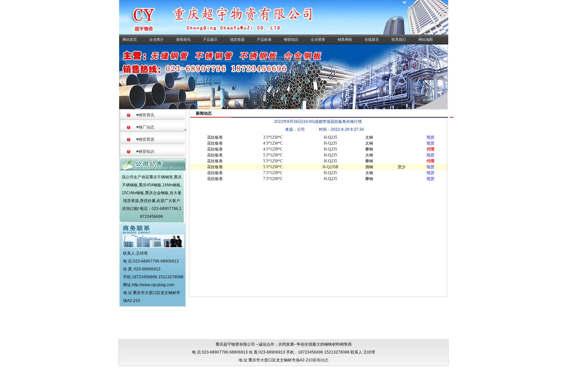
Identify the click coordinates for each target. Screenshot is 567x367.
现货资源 (236, 39)
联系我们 (398, 39)
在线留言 (371, 39)
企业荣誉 (317, 39)
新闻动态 (320, 360)
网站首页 (129, 39)
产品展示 (209, 39)
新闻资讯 (182, 39)
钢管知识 (290, 39)
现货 (430, 137)
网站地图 (424, 39)
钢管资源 (145, 139)
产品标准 (263, 39)
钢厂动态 (145, 127)
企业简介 (155, 39)
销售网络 (344, 39)
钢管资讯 (145, 115)
